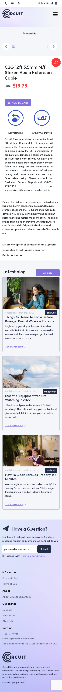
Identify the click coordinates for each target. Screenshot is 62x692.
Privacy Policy (10, 578)
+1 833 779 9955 (10, 633)
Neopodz (7, 609)
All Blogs (47, 272)
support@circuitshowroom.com (18, 638)
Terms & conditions (33, 555)
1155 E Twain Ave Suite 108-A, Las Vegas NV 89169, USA (29, 643)
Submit (44, 549)
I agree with (25, 555)
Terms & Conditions (20, 170)
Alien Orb (7, 620)
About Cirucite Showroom (16, 596)
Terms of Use (9, 583)
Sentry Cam (8, 615)
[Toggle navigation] (55, 14)
